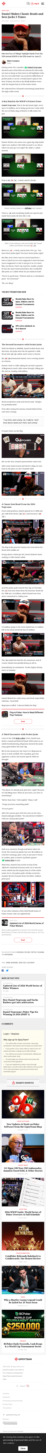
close (23, 1448)
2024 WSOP (30, 963)
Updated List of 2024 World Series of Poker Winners (27, 924)
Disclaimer (6, 1397)
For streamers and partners (13, 1373)
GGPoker (28, 208)
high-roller (20, 738)
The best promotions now (14, 292)
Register (15, 1034)
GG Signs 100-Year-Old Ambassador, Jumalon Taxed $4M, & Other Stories (23, 1169)
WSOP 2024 (22, 963)
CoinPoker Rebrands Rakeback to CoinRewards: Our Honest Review (23, 1257)
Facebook (20, 952)
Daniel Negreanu (34, 67)
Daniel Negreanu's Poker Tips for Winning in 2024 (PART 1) (20, 1013)
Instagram (9, 955)
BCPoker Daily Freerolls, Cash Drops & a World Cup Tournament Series (23, 1345)
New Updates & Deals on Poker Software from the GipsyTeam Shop (23, 1125)
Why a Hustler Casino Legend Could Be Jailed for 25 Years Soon (23, 1301)
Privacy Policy (7, 1404)
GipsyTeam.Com (18, 1367)
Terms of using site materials (13, 1431)
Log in (36, 3)
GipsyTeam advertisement (12, 1376)
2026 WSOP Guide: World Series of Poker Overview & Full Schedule (23, 1213)
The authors (7, 1408)
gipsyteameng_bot (13, 1415)
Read (23, 721)
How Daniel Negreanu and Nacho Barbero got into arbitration (20, 1001)
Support (23, 1386)
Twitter (33, 952)
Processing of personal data (12, 1401)
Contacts (6, 1393)
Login (6, 1034)
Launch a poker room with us (13, 1370)
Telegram (40, 952)
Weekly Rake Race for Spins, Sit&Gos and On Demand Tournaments (25, 301)
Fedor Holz (10, 860)
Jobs (4, 1379)
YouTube (27, 952)
